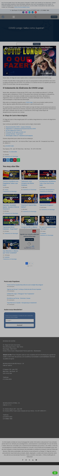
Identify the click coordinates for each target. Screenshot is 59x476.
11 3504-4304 (29, 239)
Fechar (34, 231)
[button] (55, 472)
